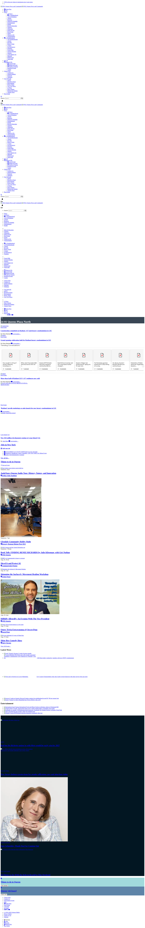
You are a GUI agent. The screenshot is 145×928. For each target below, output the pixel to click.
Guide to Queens (13, 66)
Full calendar (4, 885)
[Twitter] (9, 315)
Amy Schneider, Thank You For (20, 846)
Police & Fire (10, 30)
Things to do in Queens (10, 462)
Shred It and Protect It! (11, 564)
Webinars (9, 77)
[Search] (1, 96)
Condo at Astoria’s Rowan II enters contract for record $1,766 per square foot (34, 698)
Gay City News (11, 86)
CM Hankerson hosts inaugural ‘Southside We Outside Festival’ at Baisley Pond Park (39, 710)
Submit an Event (13, 65)
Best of (6, 60)
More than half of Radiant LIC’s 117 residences (20, 378)
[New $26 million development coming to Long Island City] (17, 413)
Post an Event (6, 465)
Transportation (11, 36)
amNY (9, 80)
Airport (9, 18)
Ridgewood (10, 57)
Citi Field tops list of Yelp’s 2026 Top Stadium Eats (21, 711)
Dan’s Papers (10, 89)
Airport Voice (11, 92)
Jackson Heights (11, 51)
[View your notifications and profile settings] (2, 101)
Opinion (9, 27)
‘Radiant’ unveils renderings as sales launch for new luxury (28, 408)
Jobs (6, 10)
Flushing (9, 48)
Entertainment (11, 23)
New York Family (5, 871)
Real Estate (10, 32)
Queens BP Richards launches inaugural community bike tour (26, 713)
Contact (7, 926)
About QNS (7, 71)
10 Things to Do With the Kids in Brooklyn (25, 875)
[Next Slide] (143, 366)
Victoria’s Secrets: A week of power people (20, 653)
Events (7, 923)
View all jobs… (5, 458)
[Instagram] (10, 315)
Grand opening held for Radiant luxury (26, 340)
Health (9, 24)
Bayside (9, 42)
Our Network (7, 78)
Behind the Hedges (12, 91)
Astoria (9, 41)
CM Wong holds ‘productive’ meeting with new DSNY (55, 658)
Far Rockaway (11, 47)
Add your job (6, 448)
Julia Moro (5, 441)
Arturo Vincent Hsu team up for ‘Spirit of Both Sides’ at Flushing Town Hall (31, 708)
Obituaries (10, 29)
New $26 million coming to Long (20, 438)
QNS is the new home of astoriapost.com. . (18, 2)
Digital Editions (11, 74)
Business (9, 20)
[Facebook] (7, 315)
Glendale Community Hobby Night (16, 543)
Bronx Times (10, 84)
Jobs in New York (8, 445)
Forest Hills (10, 50)
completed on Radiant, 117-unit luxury (26, 331)
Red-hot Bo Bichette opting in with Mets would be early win (30, 745)
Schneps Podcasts (5, 842)
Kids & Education (12, 26)
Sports (9, 33)
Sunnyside (10, 59)
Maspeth (9, 56)
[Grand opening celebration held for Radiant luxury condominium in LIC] (3, 335)
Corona (9, 45)
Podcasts (9, 75)
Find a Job (3, 894)
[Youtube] (12, 315)
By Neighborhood (13, 15)
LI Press (9, 87)
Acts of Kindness (12, 17)
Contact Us (10, 72)
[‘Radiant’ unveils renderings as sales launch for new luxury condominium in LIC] (17, 384)
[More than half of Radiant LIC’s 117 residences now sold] (3, 373)
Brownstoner (10, 83)
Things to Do (10, 35)
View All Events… (6, 646)
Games (9, 69)
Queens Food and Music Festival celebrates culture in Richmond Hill (36, 707)
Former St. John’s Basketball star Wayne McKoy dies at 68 (25, 700)
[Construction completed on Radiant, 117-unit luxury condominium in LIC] (4, 326)
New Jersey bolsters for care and (34, 774)
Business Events (11, 68)
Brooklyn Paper (11, 81)
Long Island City (11, 54)
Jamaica (9, 53)
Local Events (12, 63)
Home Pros (8, 924)
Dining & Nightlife (12, 21)
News (5, 12)
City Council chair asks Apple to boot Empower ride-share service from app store (62, 676)
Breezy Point (10, 44)
